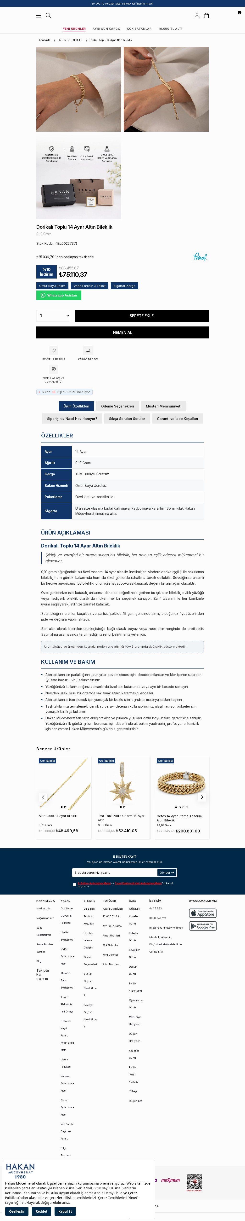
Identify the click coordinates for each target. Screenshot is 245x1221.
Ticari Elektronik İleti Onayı (67, 1004)
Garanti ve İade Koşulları (177, 419)
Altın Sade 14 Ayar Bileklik (58, 816)
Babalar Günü (133, 937)
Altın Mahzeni (111, 964)
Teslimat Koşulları (89, 920)
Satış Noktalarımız (43, 931)
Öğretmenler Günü (136, 1004)
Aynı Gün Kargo (106, 28)
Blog (38, 961)
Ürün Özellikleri (76, 406)
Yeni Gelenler (110, 954)
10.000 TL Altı (170, 28)
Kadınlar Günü (134, 1054)
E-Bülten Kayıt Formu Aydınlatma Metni (67, 1035)
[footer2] (203, 913)
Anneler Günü (133, 920)
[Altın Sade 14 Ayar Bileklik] (63, 783)
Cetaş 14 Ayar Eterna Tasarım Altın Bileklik (179, 818)
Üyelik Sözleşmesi (67, 936)
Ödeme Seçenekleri (117, 406)
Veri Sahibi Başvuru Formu (67, 1131)
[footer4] (203, 926)
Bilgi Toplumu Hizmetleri (66, 1155)
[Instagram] (43, 979)
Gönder (165, 872)
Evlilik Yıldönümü (135, 987)
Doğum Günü (133, 970)
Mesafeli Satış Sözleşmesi (67, 980)
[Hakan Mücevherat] (122, 16)
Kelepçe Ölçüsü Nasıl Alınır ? (90, 1016)
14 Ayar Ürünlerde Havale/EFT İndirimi (122, 3)
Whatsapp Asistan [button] (62, 295)
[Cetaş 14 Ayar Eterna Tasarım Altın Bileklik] (181, 783)
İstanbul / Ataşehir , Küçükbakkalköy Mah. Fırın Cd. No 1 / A (165, 944)
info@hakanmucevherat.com (166, 927)
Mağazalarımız (45, 918)
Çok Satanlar (139, 28)
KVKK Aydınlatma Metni (67, 956)
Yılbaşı (133, 1091)
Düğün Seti (135, 1100)
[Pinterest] (40, 979)
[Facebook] (37, 979)
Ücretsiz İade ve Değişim (88, 940)
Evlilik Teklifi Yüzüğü (134, 1074)
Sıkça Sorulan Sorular (127, 419)
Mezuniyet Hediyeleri (135, 1021)
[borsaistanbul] (194, 1183)
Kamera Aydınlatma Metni (67, 1083)
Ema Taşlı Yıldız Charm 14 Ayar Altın (121, 818)
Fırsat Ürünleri (111, 935)
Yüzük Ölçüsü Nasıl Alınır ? (90, 984)
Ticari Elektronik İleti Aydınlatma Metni (138, 883)
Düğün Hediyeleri (134, 1037)
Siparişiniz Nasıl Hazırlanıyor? (72, 419)
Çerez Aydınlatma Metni (67, 1107)
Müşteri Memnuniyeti (163, 406)
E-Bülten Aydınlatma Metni (94, 883)
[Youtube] (46, 979)
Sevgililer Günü (134, 953)
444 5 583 (155, 908)
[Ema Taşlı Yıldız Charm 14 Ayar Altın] (122, 783)
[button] (61, 807)
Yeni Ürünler (74, 28)
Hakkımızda (43, 908)
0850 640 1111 (157, 918)
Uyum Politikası (66, 1063)
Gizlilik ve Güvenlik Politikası (66, 915)
